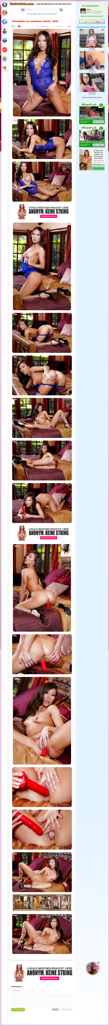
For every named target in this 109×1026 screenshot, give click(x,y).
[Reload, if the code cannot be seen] (55, 1009)
